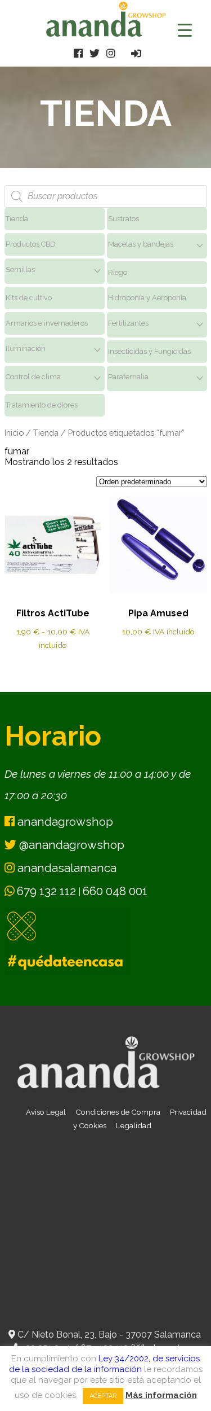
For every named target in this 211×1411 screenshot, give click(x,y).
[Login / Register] (136, 53)
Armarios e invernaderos (47, 323)
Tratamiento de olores (42, 405)
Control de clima (33, 377)
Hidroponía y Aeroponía (147, 297)
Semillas (20, 269)
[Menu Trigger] (184, 29)
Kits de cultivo (29, 297)
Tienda (17, 218)
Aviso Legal (46, 1111)
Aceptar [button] (102, 1396)
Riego (117, 272)
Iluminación (26, 348)
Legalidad (133, 1125)
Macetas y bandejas (140, 244)
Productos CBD (31, 244)
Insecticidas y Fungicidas (149, 351)
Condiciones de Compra (117, 1111)
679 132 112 (46, 891)
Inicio (14, 432)
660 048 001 (115, 891)
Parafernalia (128, 377)
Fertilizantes (128, 323)
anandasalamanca (65, 868)
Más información (161, 1395)
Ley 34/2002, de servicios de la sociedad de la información (104, 1363)
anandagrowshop (64, 821)
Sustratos (123, 218)
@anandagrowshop (70, 845)
